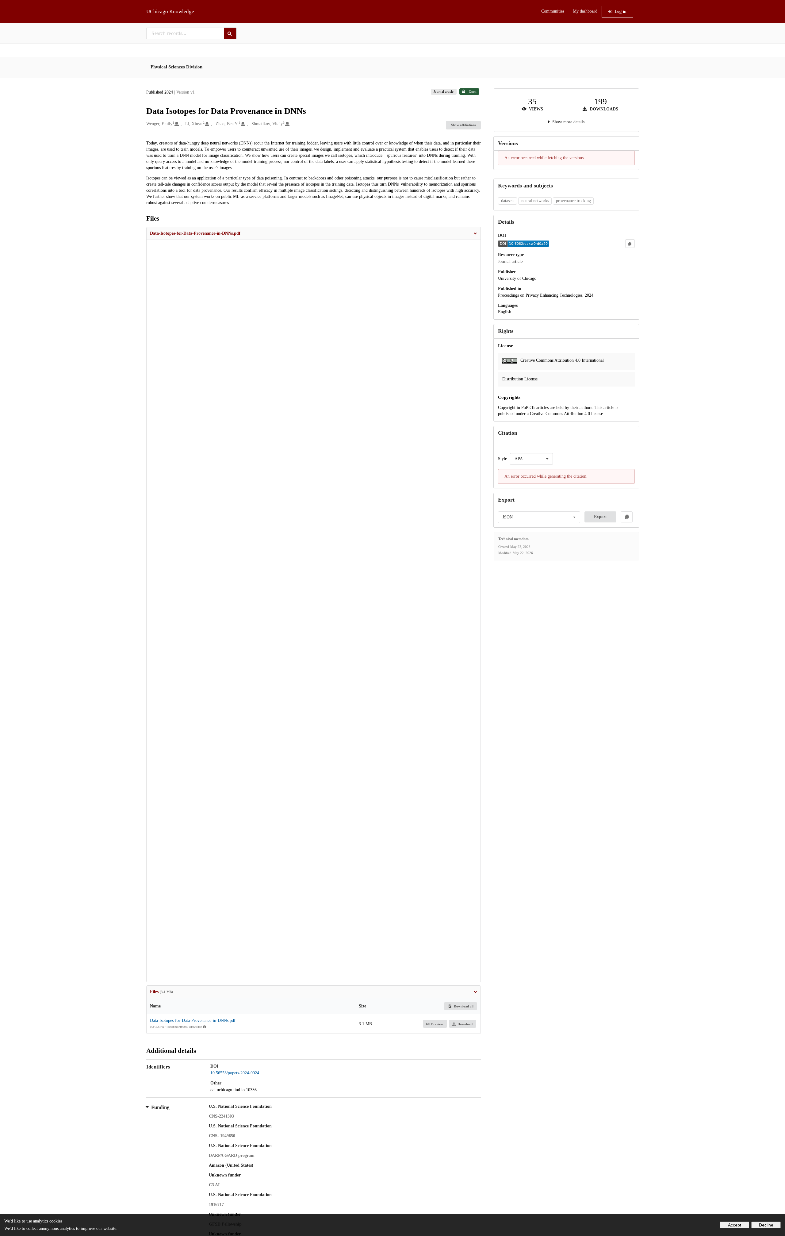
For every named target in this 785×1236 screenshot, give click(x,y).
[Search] (230, 33)
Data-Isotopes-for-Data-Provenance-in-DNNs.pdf (193, 1020)
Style (502, 458)
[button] (313, 233)
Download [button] (465, 1024)
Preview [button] (437, 1024)
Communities (552, 11)
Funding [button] (160, 1107)
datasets (507, 200)
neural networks (535, 200)
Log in (620, 11)
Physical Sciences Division (176, 66)
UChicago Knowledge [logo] (170, 11)
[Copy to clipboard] (629, 243)
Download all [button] (463, 1006)
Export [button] (600, 516)
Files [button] (161, 991)
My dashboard (585, 11)
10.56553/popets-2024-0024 (234, 1073)
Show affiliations (463, 125)
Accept (734, 1225)
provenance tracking (573, 200)
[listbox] (531, 459)
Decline (766, 1225)
